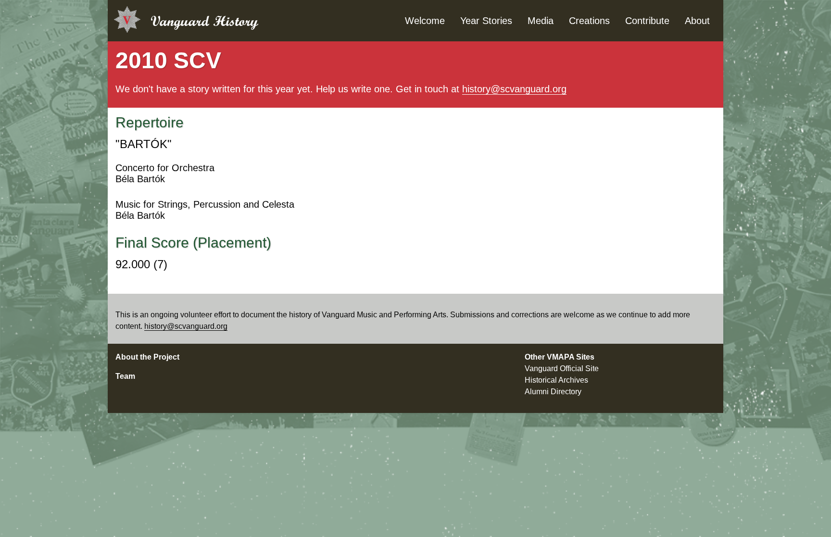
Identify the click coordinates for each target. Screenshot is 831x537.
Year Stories (486, 20)
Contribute (647, 20)
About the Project (147, 357)
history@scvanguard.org (514, 89)
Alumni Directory (553, 391)
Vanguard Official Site (562, 368)
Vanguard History (204, 21)
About (697, 20)
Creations (589, 20)
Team (125, 376)
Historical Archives (556, 380)
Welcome (425, 20)
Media (541, 20)
